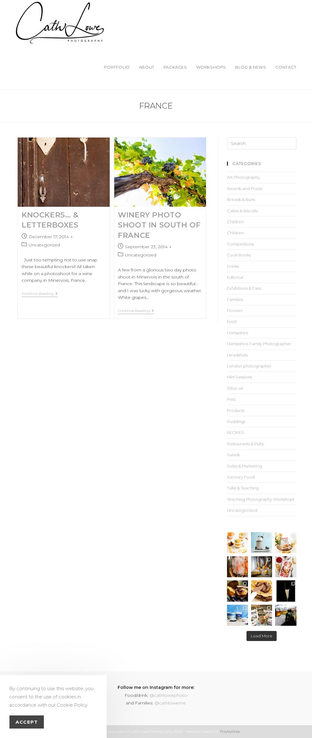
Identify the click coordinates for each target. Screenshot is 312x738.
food (231, 321)
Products (236, 410)
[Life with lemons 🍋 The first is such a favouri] (261, 566)
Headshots (237, 355)
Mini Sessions (239, 376)
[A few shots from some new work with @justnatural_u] (237, 615)
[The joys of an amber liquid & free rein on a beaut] (285, 615)
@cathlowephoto (168, 695)
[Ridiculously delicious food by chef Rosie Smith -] (261, 615)
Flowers (234, 310)
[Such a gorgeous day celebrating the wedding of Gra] (237, 566)
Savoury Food (241, 477)
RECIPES (235, 432)
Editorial (235, 277)
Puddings (236, 421)
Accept (27, 722)
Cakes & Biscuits (242, 210)
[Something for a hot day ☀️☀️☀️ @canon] (261, 542)
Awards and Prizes (244, 188)
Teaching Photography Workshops (260, 499)
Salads (233, 454)
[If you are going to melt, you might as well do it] (261, 590)
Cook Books (239, 255)
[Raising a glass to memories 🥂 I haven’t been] (285, 590)
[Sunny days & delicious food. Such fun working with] (237, 590)
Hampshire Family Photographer (259, 343)
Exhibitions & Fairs (244, 288)
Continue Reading (40, 294)
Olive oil (235, 388)
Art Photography (243, 177)
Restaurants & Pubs (245, 443)
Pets (231, 399)
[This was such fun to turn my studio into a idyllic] (285, 542)
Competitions (240, 244)
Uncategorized (44, 245)
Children (235, 221)
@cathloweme (170, 703)
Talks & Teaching (243, 487)
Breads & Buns (241, 199)
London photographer (249, 366)
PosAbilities (230, 731)
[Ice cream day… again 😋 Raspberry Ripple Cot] (285, 566)
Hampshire (237, 332)
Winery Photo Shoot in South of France (159, 225)
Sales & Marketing (244, 466)
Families (235, 299)
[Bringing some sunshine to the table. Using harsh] (237, 542)
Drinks (233, 266)
